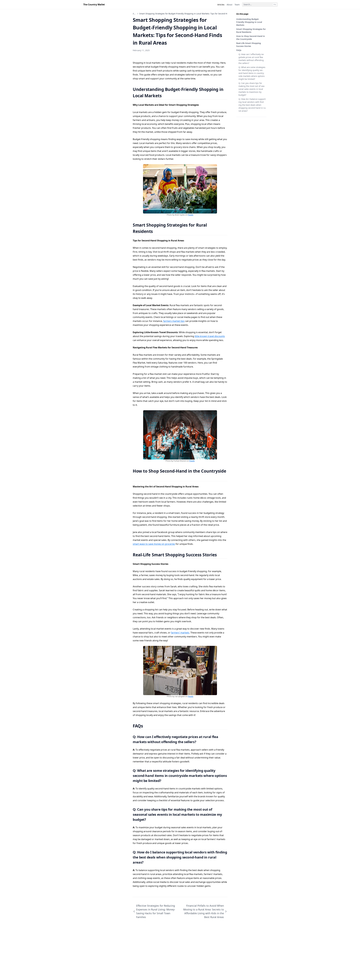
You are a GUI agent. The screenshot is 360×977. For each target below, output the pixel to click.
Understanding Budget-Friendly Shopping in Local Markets (249, 22)
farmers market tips (173, 321)
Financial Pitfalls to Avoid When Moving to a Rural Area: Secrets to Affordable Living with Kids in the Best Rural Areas (203, 911)
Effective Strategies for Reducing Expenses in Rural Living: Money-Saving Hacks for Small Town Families (155, 911)
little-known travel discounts (210, 336)
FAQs (238, 50)
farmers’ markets (180, 632)
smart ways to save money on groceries (154, 543)
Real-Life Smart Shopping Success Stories (248, 44)
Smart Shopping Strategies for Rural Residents (251, 30)
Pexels (190, 214)
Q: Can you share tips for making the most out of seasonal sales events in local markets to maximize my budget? (251, 89)
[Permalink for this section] (165, 96)
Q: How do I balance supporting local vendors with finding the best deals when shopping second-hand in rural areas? (252, 105)
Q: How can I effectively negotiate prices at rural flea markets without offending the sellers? (251, 58)
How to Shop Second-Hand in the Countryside (250, 37)
